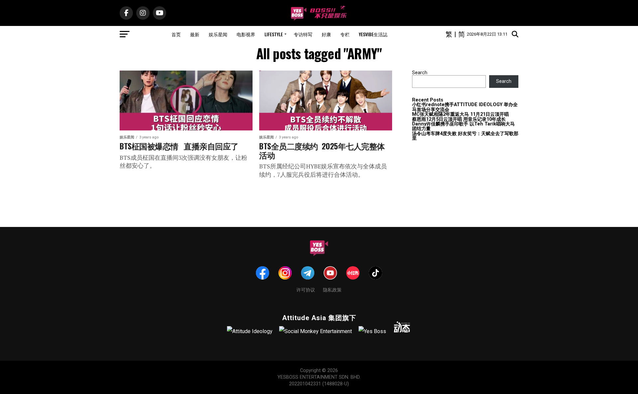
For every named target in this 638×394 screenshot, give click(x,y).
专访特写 (303, 34)
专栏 (345, 34)
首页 (176, 34)
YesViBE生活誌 (373, 34)
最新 (194, 34)
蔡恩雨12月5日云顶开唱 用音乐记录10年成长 (459, 119)
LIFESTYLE (274, 34)
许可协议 (305, 289)
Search (419, 73)
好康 (326, 34)
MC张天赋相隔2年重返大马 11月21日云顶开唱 (460, 114)
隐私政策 (332, 289)
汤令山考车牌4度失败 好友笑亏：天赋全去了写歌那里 (465, 136)
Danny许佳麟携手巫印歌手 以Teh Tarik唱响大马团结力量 (463, 126)
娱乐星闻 (218, 34)
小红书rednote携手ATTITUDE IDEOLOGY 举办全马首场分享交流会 (465, 107)
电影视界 (246, 34)
